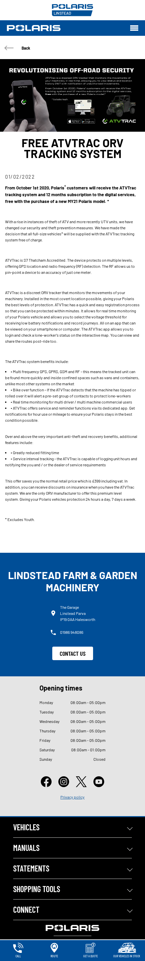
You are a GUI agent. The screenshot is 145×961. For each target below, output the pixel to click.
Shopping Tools (36, 889)
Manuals (26, 848)
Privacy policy (72, 797)
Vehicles (26, 827)
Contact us (73, 653)
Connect (26, 909)
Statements (31, 868)
